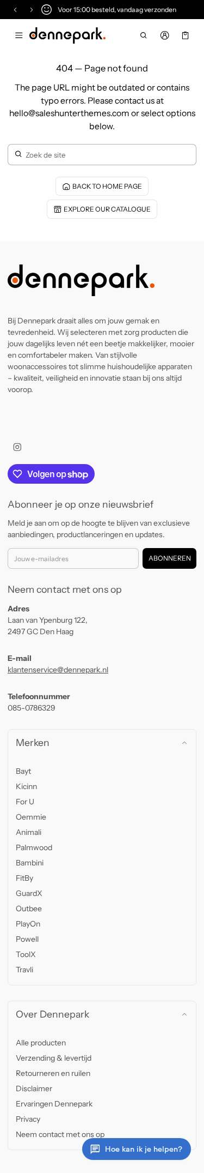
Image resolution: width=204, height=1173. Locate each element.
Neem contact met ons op (60, 1134)
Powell (27, 939)
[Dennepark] (67, 35)
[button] (143, 35)
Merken (33, 742)
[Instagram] (17, 446)
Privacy (28, 1119)
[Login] (164, 35)
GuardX (29, 893)
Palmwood (34, 847)
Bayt (23, 771)
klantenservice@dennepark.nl (58, 670)
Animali (28, 832)
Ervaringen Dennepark (54, 1104)
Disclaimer (34, 1088)
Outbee (29, 908)
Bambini (30, 863)
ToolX (26, 954)
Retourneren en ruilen (53, 1073)
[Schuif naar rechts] (31, 9)
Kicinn (26, 786)
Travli (24, 970)
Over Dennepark (52, 1014)
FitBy (24, 878)
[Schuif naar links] (15, 9)
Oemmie (31, 817)
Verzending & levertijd (53, 1058)
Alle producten (41, 1043)
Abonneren (170, 558)
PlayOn (28, 924)
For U (25, 802)
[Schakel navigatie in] (18, 35)
